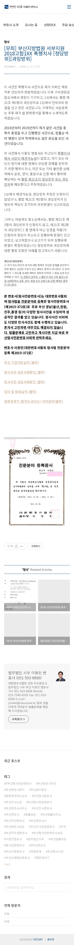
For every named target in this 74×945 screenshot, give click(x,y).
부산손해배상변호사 (18, 858)
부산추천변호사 (15, 821)
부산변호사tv (39, 821)
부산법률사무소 (51, 814)
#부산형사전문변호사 (18, 783)
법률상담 (30, 814)
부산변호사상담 (15, 827)
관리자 (50, 939)
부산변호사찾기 (15, 790)
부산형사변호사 (42, 796)
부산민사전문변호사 (43, 827)
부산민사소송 (14, 802)
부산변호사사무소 (16, 808)
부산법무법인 (39, 790)
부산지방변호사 (15, 851)
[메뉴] (69, 7)
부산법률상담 (58, 839)
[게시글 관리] (21, 546)
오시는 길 (31, 25)
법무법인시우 (36, 839)
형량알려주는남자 (16, 796)
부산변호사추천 (47, 783)
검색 (66, 887)
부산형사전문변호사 (40, 802)
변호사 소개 (10, 25)
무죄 (63, 827)
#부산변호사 (38, 845)
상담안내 (50, 25)
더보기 (7, 864)
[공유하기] (16, 546)
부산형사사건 (55, 851)
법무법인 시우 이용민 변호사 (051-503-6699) (27, 675)
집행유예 (36, 851)
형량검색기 (42, 858)
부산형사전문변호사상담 (48, 833)
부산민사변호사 (42, 808)
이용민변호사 (14, 839)
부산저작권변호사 (16, 833)
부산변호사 (12, 814)
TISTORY (38, 939)
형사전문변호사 (15, 845)
